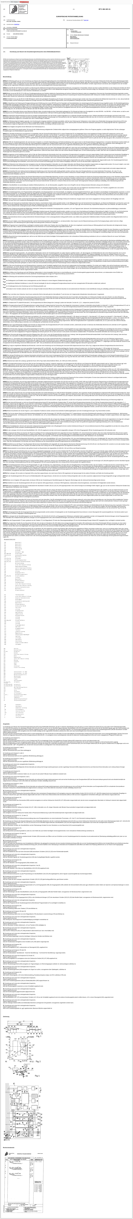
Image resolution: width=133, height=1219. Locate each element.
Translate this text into (5, 1)
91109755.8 (16, 24)
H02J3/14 (86, 20)
